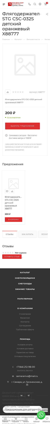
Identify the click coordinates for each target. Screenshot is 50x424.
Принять (43, 410)
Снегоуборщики (25, 278)
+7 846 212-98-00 (25, 367)
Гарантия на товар (25, 352)
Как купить (27, 234)
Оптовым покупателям (25, 356)
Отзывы (10, 234)
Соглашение (25, 325)
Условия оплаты (25, 345)
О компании (25, 308)
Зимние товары (25, 289)
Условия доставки (25, 348)
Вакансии (25, 318)
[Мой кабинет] (40, 4)
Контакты (25, 322)
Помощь (25, 339)
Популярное (25, 299)
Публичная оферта (25, 329)
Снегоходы (25, 283)
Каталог (25, 272)
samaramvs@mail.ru (27, 376)
